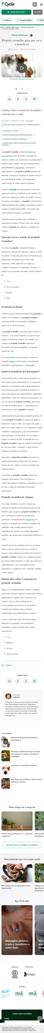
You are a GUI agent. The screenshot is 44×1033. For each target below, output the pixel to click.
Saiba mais (32, 1030)
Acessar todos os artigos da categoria (22, 845)
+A (22, 89)
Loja (39, 12)
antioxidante (19, 167)
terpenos (12, 361)
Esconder (30, 121)
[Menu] (41, 4)
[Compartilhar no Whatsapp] (9, 99)
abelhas (17, 201)
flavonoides (30, 365)
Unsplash (31, 79)
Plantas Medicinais (27, 27)
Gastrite (9, 292)
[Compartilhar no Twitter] (26, 99)
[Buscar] (35, 4)
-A (28, 89)
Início (2, 27)
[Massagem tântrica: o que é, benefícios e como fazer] (17, 930)
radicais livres (17, 431)
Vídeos (8, 20)
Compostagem (26, 20)
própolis (13, 189)
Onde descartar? (17, 12)
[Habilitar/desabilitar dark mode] (16, 89)
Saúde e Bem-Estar (12, 27)
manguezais (30, 519)
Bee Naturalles (20, 79)
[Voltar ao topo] (39, 1018)
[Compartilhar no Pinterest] (34, 99)
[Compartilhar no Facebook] (18, 99)
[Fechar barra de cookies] (40, 1028)
